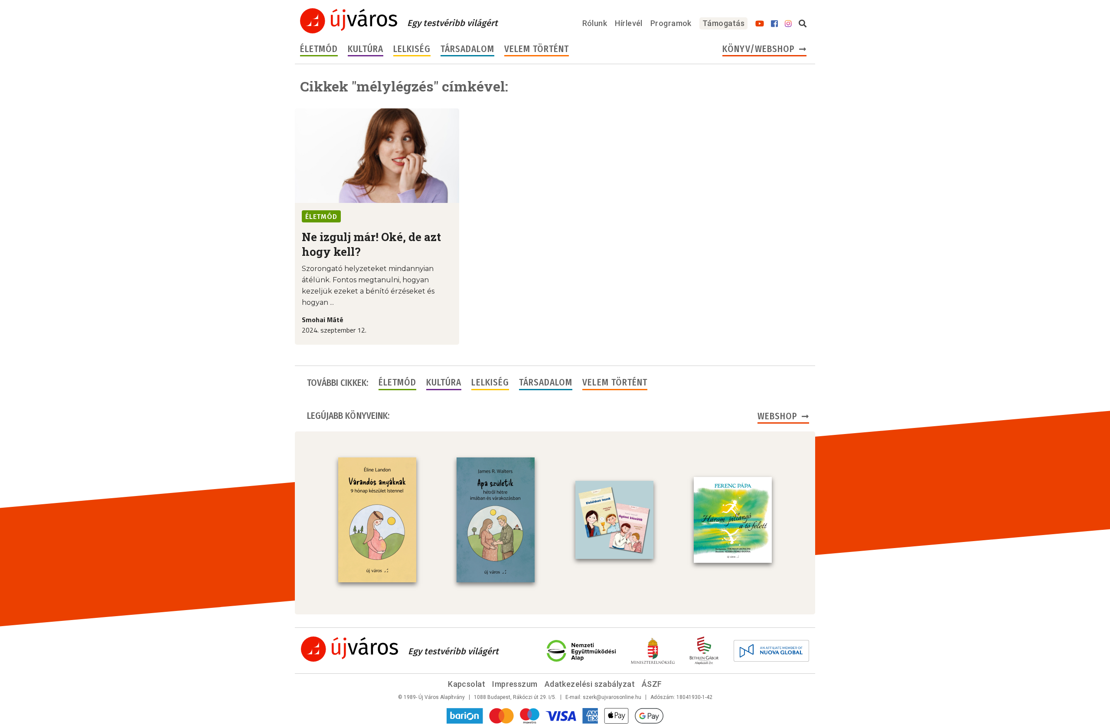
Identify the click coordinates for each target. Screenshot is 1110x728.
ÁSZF (652, 684)
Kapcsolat (466, 684)
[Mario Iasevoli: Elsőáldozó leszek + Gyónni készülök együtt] (614, 520)
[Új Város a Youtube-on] (759, 24)
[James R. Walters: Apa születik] (496, 519)
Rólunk (594, 23)
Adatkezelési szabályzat (590, 684)
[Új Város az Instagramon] (788, 24)
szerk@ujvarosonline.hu (612, 697)
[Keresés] (802, 24)
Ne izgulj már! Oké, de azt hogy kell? (371, 244)
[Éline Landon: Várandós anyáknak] (377, 519)
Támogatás (723, 23)
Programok (671, 23)
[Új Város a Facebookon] (774, 24)
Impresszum (515, 684)
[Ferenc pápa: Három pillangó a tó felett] (733, 520)
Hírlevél (629, 23)
